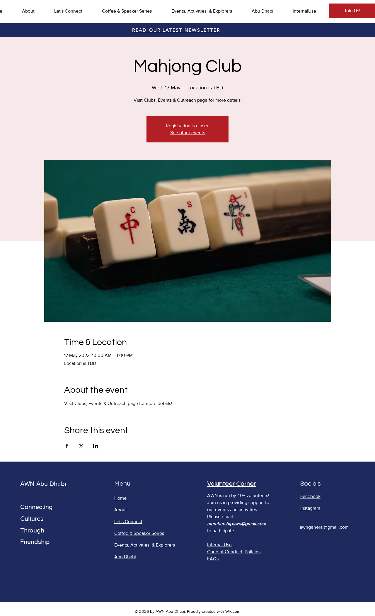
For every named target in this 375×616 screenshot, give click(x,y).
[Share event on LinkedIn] (95, 446)
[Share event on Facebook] (67, 446)
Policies (252, 551)
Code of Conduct (224, 551)
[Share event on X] (81, 446)
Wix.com (232, 611)
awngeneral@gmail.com (324, 527)
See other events (187, 132)
